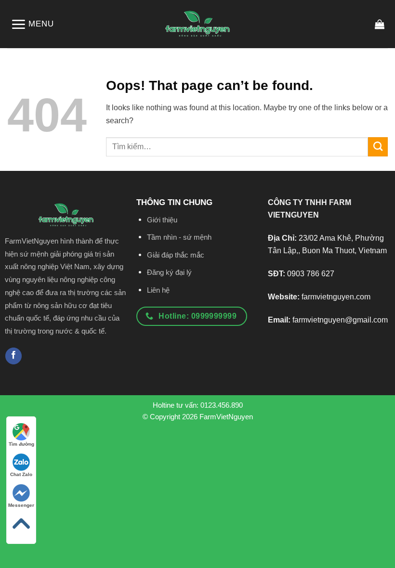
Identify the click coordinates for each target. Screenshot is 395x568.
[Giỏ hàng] (379, 24)
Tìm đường (21, 444)
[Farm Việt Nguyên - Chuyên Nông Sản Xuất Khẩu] (197, 24)
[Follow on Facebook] (13, 356)
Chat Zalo (21, 474)
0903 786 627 (310, 273)
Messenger (21, 505)
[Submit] (378, 146)
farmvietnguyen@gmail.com (340, 319)
